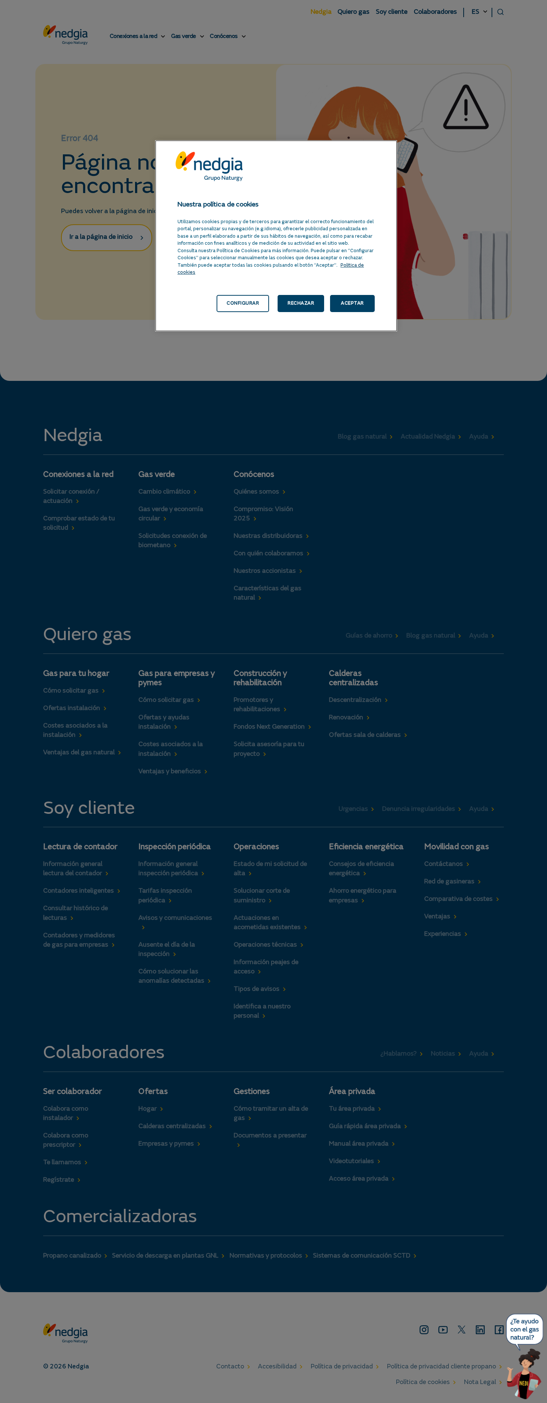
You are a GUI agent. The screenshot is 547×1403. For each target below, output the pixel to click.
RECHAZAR (301, 303)
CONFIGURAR (243, 303)
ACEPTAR (352, 303)
